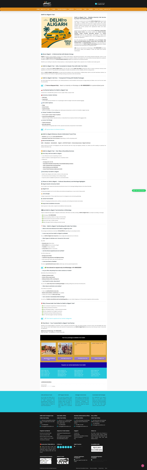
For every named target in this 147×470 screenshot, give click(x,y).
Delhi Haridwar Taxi (78, 373)
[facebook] (58, 447)
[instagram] (71, 447)
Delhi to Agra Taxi (44, 370)
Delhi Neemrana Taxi (62, 374)
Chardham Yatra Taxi (82, 358)
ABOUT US (43, 9)
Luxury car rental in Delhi (45, 434)
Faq (75, 438)
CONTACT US (107, 9)
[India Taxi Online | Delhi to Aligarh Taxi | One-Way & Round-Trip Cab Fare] (47, 4)
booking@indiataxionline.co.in (47, 426)
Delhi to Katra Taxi (61, 373)
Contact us (76, 433)
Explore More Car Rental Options (55, 129)
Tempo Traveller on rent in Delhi (46, 438)
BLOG (96, 9)
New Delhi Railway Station (62, 438)
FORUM (101, 9)
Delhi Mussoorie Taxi (78, 371)
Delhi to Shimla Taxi (45, 374)
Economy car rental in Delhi (45, 433)
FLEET (48, 9)
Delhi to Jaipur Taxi (45, 371)
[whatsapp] (68, 447)
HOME (38, 9)
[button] (139, 190)
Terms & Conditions (78, 437)
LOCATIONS (79, 9)
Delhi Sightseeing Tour (66, 358)
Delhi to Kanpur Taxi (78, 375)
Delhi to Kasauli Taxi (95, 373)
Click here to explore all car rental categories (58, 318)
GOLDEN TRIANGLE (62, 9)
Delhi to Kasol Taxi (95, 375)
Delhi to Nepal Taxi (95, 370)
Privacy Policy (101, 468)
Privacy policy (77, 434)
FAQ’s (106, 468)
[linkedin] (63, 447)
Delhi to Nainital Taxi (78, 370)
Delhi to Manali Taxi (62, 370)
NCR (85, 9)
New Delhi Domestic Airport (63, 437)
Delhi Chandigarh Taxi (62, 371)
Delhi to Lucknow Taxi (78, 374)
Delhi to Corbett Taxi (45, 373)
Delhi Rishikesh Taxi (62, 375)
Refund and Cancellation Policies (81, 435)
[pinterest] (66, 447)
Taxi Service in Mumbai (44, 439)
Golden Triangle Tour (99, 358)
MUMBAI (91, 9)
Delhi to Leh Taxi (94, 371)
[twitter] (61, 447)
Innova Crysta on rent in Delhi (46, 436)
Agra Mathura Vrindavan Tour (49, 359)
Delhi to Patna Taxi (45, 375)
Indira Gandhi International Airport (64, 435)
